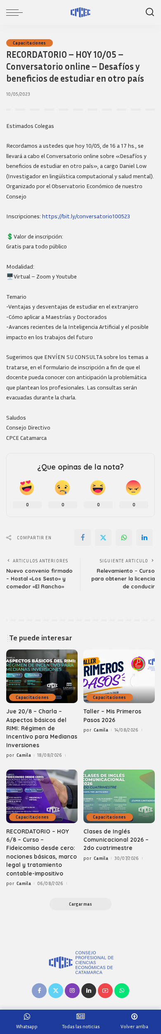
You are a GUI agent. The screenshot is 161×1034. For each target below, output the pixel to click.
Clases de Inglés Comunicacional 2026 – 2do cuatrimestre (116, 840)
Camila (24, 755)
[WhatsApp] (124, 537)
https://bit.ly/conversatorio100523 (86, 216)
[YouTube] (105, 990)
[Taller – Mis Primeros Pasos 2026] (119, 676)
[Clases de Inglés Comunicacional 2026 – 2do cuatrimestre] (119, 796)
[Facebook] (82, 537)
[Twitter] (103, 537)
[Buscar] (150, 12)
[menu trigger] (16, 12)
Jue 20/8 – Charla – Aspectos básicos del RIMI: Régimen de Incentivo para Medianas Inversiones (41, 728)
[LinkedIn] (88, 990)
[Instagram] (72, 990)
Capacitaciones (29, 42)
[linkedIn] (144, 537)
